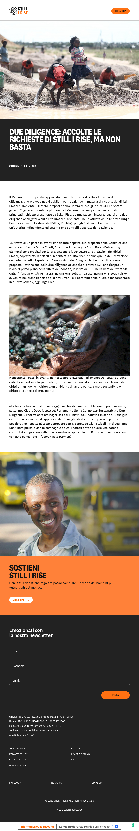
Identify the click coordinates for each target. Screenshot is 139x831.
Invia (115, 695)
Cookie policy (18, 759)
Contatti (76, 748)
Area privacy (17, 748)
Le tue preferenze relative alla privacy (84, 826)
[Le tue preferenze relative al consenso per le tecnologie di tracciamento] (133, 825)
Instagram (57, 782)
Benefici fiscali (18, 765)
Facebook (15, 782)
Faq (73, 759)
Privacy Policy (18, 754)
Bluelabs (77, 809)
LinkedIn (97, 782)
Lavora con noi (81, 754)
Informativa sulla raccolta (37, 826)
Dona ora (120, 11)
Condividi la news (22, 166)
